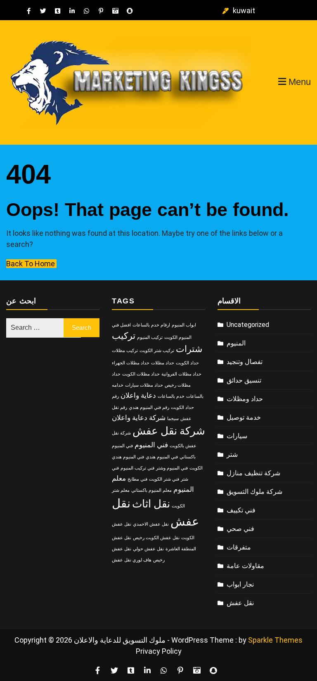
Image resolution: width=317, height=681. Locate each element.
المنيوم (236, 343)
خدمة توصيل (244, 417)
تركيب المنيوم (150, 337)
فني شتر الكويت (164, 479)
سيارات (237, 436)
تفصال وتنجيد (245, 362)
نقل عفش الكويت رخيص (156, 537)
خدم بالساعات (171, 396)
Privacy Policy (159, 651)
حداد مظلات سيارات (144, 385)
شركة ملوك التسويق (254, 491)
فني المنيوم (151, 445)
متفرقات (239, 547)
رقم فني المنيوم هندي (149, 407)
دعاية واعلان (138, 395)
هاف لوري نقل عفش (131, 560)
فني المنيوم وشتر (172, 468)
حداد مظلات (162, 363)
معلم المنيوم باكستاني (151, 490)
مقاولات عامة (245, 566)
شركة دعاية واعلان (139, 417)
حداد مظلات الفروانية (181, 374)
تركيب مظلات (125, 350)
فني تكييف (241, 510)
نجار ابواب (240, 584)
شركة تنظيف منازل (253, 473)
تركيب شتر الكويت (157, 350)
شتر (232, 454)
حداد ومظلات (245, 399)
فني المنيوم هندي (162, 457)
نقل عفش (240, 603)
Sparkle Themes (275, 640)
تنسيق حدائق (244, 380)
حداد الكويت (187, 363)
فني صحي (240, 529)
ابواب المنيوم (184, 325)
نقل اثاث (151, 504)
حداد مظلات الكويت (141, 374)
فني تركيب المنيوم (137, 468)
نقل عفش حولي (148, 549)
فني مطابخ (137, 479)
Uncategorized (248, 325)
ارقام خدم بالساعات (151, 325)
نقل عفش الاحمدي (151, 524)
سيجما (173, 418)
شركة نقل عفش (168, 431)
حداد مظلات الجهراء (130, 363)
